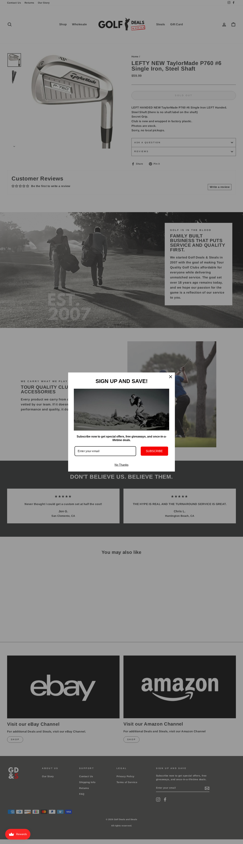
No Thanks (121, 464)
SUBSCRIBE (154, 451)
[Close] (170, 376)
